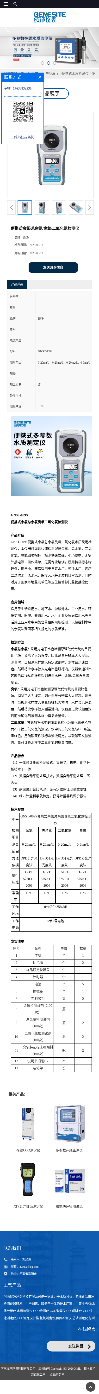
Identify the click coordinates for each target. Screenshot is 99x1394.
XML (77, 1368)
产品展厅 (52, 73)
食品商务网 (57, 1374)
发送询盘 (75, 1346)
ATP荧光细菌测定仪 (28, 1206)
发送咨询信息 (53, 267)
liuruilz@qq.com (28, 1266)
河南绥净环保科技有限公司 (18, 1368)
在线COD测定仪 (28, 1150)
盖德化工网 (38, 1374)
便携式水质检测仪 (75, 73)
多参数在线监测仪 (69, 1150)
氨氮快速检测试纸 (69, 1206)
